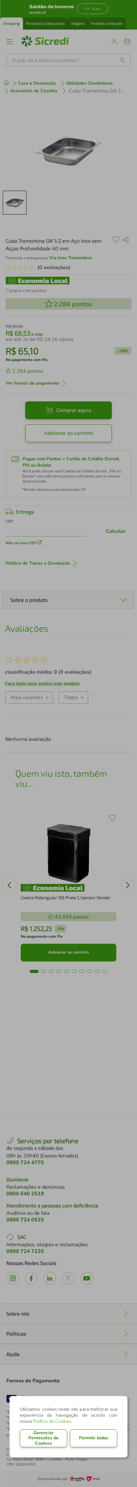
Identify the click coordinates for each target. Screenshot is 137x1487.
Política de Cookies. (52, 1421)
